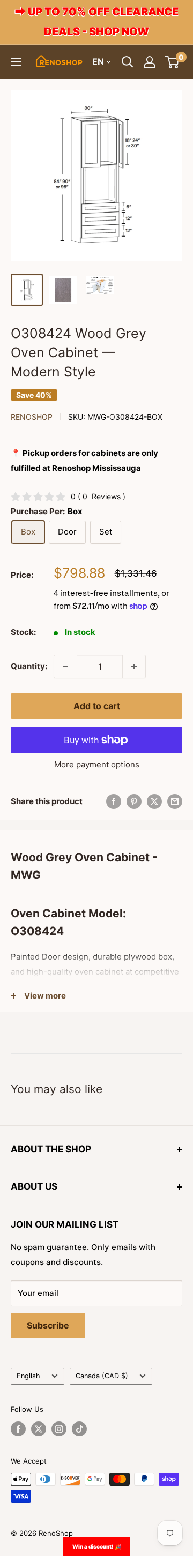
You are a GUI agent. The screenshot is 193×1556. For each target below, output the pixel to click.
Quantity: (29, 666)
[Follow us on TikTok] (79, 1428)
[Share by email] (174, 801)
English (28, 1376)
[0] (172, 62)
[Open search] (127, 62)
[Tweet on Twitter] (154, 801)
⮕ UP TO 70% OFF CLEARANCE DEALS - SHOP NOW (97, 21)
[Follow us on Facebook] (18, 1428)
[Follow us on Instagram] (58, 1428)
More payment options (96, 764)
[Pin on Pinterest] (134, 801)
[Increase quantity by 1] (134, 666)
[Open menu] (16, 62)
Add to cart (96, 706)
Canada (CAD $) (102, 1376)
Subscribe (48, 1325)
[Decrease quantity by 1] (65, 666)
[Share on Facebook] (113, 801)
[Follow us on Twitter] (38, 1428)
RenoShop (32, 416)
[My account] (149, 62)
